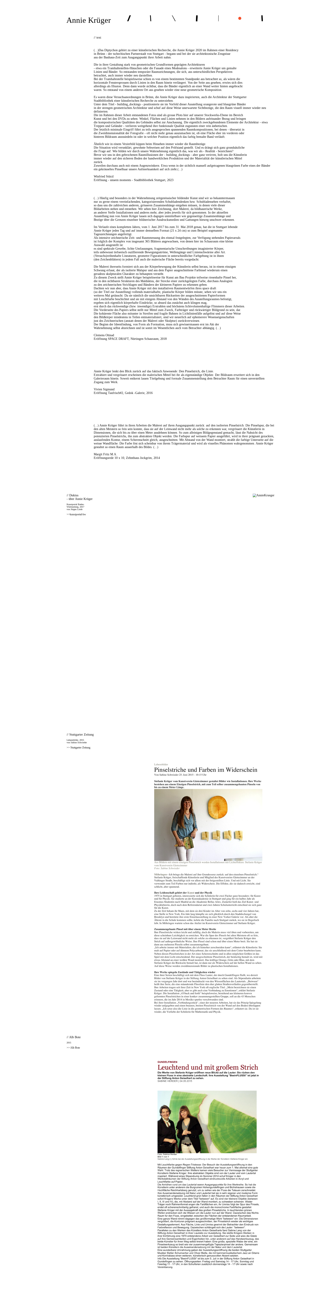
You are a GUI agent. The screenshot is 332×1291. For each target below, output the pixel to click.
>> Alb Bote (73, 1047)
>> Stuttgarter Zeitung (78, 747)
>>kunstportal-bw (76, 514)
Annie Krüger (88, 20)
